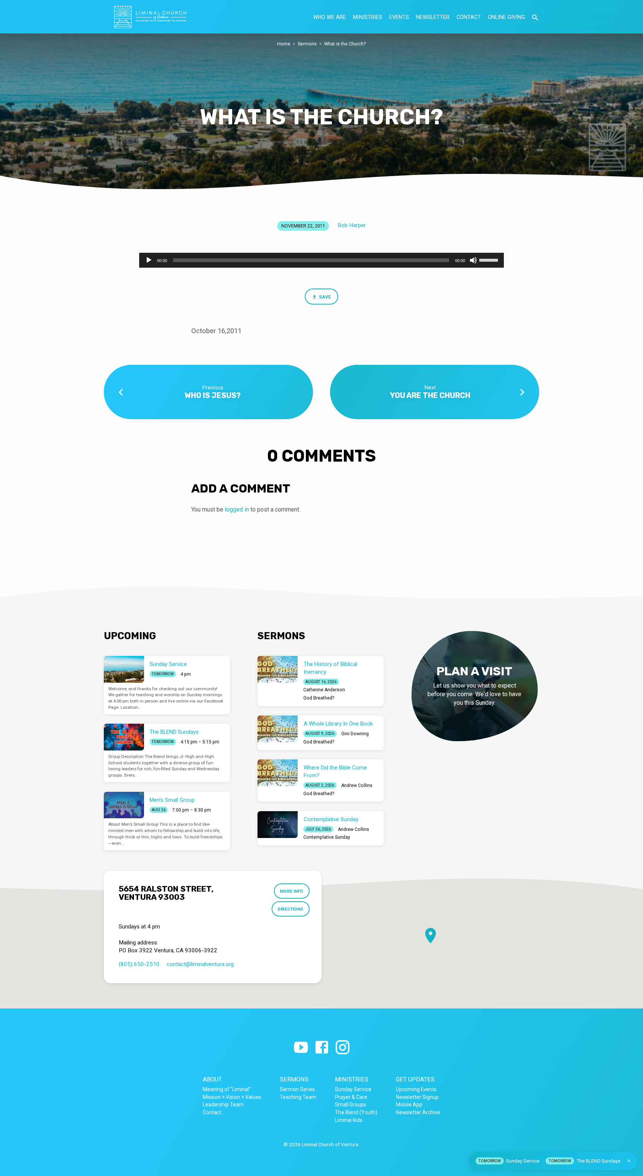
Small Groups (350, 1105)
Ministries (367, 17)
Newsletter (433, 17)
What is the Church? (345, 44)
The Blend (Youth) (356, 1112)
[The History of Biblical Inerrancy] (277, 669)
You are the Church (430, 395)
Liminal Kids (348, 1120)
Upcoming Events (416, 1089)
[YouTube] (300, 1048)
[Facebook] (321, 1048)
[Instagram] (342, 1048)
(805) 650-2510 (139, 964)
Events (399, 17)
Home (283, 44)
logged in (237, 509)
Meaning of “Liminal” (227, 1089)
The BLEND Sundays (174, 732)
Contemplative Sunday (331, 819)
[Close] (629, 1161)
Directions (290, 909)
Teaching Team (298, 1097)
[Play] (149, 260)
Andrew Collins (356, 785)
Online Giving (506, 17)
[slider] (489, 259)
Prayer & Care (351, 1097)
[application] (321, 260)
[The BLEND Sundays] (124, 737)
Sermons (307, 44)
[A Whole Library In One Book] (277, 729)
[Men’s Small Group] (124, 805)
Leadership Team (223, 1105)
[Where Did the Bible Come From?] (277, 772)
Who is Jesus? (213, 395)
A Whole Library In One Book (338, 723)
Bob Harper (352, 225)
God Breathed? (318, 698)
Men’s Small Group (172, 800)
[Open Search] (535, 17)
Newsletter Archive (418, 1112)
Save (324, 297)
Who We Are (329, 17)
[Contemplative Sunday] (277, 824)
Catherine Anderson (324, 689)
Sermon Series (297, 1089)
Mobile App (409, 1105)
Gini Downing (355, 733)
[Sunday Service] (124, 669)
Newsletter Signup (417, 1097)
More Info (291, 891)
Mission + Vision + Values (232, 1097)
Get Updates (415, 1079)
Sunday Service (168, 664)
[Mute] (473, 260)
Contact (469, 17)
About (212, 1079)
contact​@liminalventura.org (200, 964)
